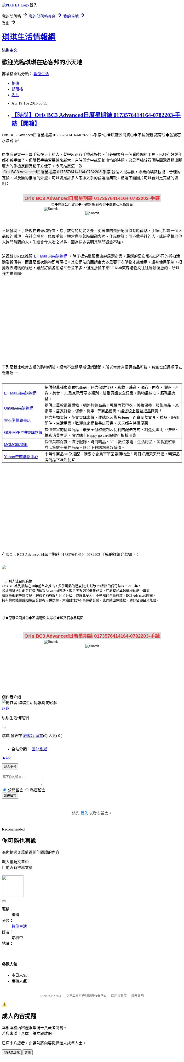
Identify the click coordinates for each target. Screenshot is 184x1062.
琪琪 (6, 708)
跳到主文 (9, 50)
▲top (6, 757)
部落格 (17, 89)
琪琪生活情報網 (29, 37)
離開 (27, 1052)
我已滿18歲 (12, 1052)
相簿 (15, 83)
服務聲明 (137, 996)
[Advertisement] (92, 317)
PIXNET (56, 996)
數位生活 (41, 74)
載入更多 (10, 766)
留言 (39, 736)
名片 (15, 95)
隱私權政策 (119, 996)
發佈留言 (10, 796)
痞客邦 (28, 736)
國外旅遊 (39, 749)
